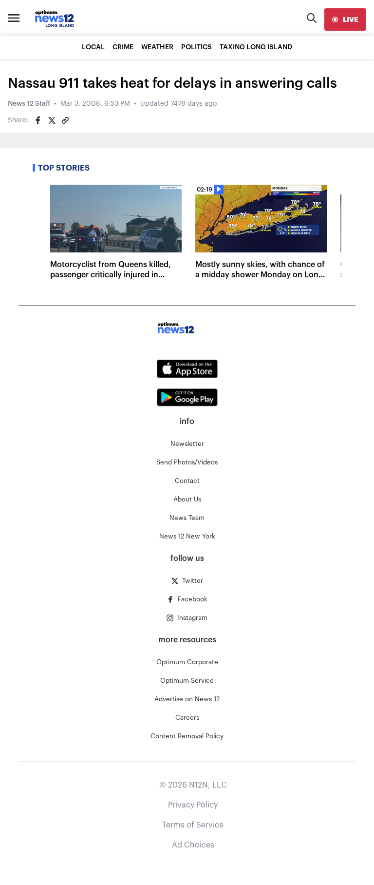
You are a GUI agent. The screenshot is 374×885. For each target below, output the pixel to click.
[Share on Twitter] (52, 120)
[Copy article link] (65, 120)
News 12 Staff (29, 103)
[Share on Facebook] (38, 120)
